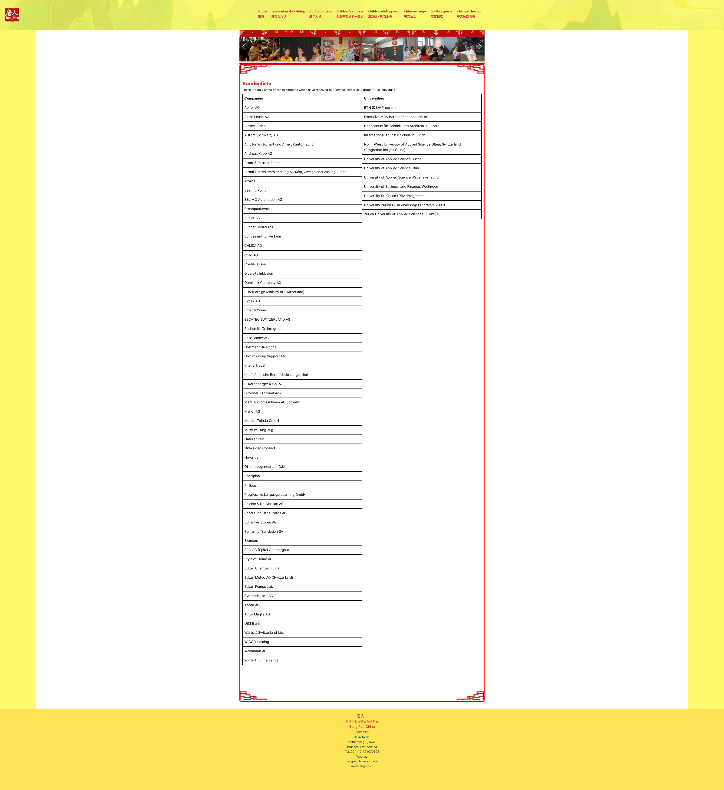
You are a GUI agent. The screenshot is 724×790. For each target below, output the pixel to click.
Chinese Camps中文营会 (415, 13)
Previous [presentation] (244, 46)
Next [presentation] (480, 46)
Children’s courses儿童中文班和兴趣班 (350, 13)
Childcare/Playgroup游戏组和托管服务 (384, 13)
